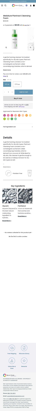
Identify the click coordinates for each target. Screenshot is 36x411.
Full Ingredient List (9, 127)
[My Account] (30, 5)
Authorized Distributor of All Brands (18, 1)
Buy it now (18, 98)
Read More (7, 167)
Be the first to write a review (18, 236)
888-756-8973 (11, 393)
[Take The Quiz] (26, 5)
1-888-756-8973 (12, 399)
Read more (7, 70)
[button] (18, 25)
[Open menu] (1, 5)
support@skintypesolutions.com (15, 396)
